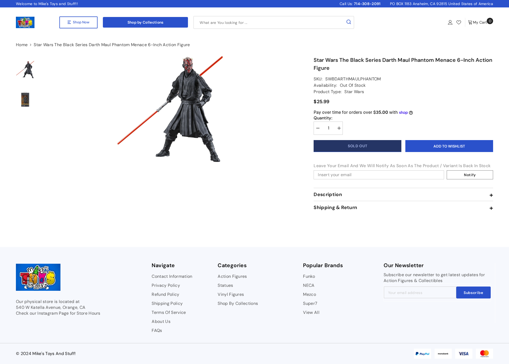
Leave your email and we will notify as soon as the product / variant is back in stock (402, 165)
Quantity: (323, 118)
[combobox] (269, 22)
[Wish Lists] (459, 22)
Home (22, 44)
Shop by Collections (146, 22)
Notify (470, 174)
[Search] (273, 22)
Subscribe (473, 292)
